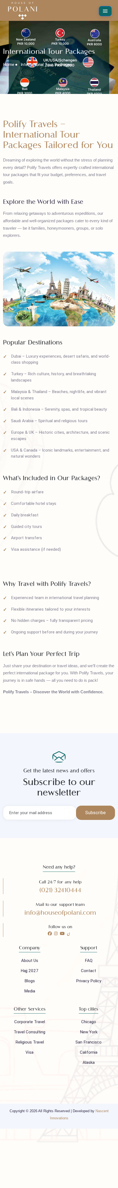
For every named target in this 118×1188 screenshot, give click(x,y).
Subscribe (95, 812)
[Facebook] (50, 933)
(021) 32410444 (60, 890)
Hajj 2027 (29, 970)
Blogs (29, 980)
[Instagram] (56, 933)
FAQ (88, 960)
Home (8, 64)
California (88, 1052)
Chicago (88, 1021)
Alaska (89, 1062)
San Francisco (88, 1042)
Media (29, 991)
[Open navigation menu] (105, 11)
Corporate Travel (29, 1021)
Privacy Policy (88, 980)
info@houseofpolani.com (60, 913)
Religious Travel (29, 1042)
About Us (29, 960)
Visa (29, 1052)
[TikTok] (68, 933)
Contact (88, 970)
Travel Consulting (29, 1032)
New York (88, 1032)
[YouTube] (62, 933)
